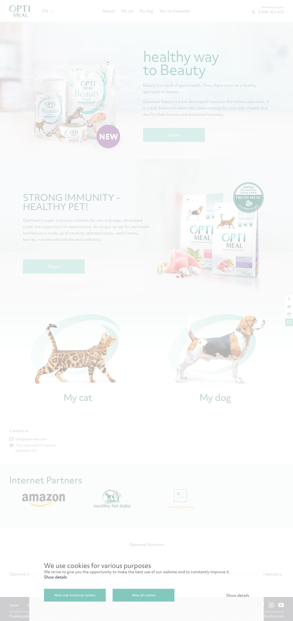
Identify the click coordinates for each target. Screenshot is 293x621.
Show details (55, 577)
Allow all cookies (143, 595)
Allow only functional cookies (74, 595)
